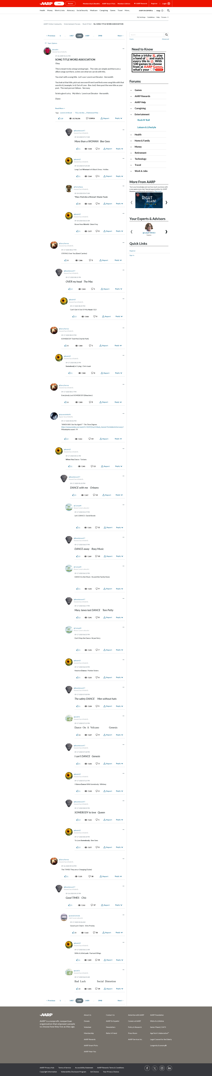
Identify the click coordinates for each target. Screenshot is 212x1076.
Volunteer (87, 1027)
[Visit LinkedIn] (169, 1068)
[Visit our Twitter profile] (154, 1068)
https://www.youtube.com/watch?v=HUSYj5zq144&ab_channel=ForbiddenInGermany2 (92, 427)
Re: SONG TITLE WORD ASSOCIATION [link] (108, 24)
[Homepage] (46, 3)
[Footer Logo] (57, 1014)
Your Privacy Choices (111, 1072)
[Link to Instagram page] (162, 1068)
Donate (87, 1021)
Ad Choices (94, 1072)
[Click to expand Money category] (132, 147)
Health (138, 134)
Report (106, 118)
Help (158, 17)
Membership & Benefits (91, 4)
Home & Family (142, 140)
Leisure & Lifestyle (146, 127)
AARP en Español (146, 10)
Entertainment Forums (72, 24)
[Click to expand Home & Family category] (132, 141)
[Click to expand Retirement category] (132, 153)
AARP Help (140, 102)
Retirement (140, 152)
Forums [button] (164, 17)
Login (164, 4)
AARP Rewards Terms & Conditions (110, 1068)
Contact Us (110, 1015)
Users (132, 39)
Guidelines (151, 17)
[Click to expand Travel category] (132, 165)
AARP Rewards (142, 96)
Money (138, 146)
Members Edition (124, 4)
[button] (168, 10)
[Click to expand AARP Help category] (132, 102)
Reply (117, 118)
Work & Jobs (141, 171)
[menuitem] (42, 11)
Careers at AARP (134, 1021)
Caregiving (140, 108)
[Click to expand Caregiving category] (132, 108)
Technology (140, 158)
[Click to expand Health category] (132, 135)
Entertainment (142, 114)
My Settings (141, 17)
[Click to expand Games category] (132, 90)
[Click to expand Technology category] (132, 159)
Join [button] (59, 3)
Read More (59, 108)
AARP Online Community (53, 24)
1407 (72, 36)
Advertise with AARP (136, 1015)
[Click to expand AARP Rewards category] (132, 96)
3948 (100, 36)
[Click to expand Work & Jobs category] (132, 171)
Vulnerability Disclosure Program (73, 1072)
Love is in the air (66, 113)
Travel (138, 165)
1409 (87, 36)
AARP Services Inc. (135, 1039)
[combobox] (149, 34)
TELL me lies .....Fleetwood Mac (86, 113)
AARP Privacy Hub (47, 1068)
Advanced (165, 39)
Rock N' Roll (87, 24)
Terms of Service (64, 1068)
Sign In (132, 255)
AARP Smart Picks (108, 4)
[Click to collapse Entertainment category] (132, 115)
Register (154, 3)
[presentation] (131, 201)
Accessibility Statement (84, 1068)
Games (138, 90)
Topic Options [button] (52, 43)
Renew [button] (70, 3)
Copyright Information (48, 1072)
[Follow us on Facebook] (147, 1068)
